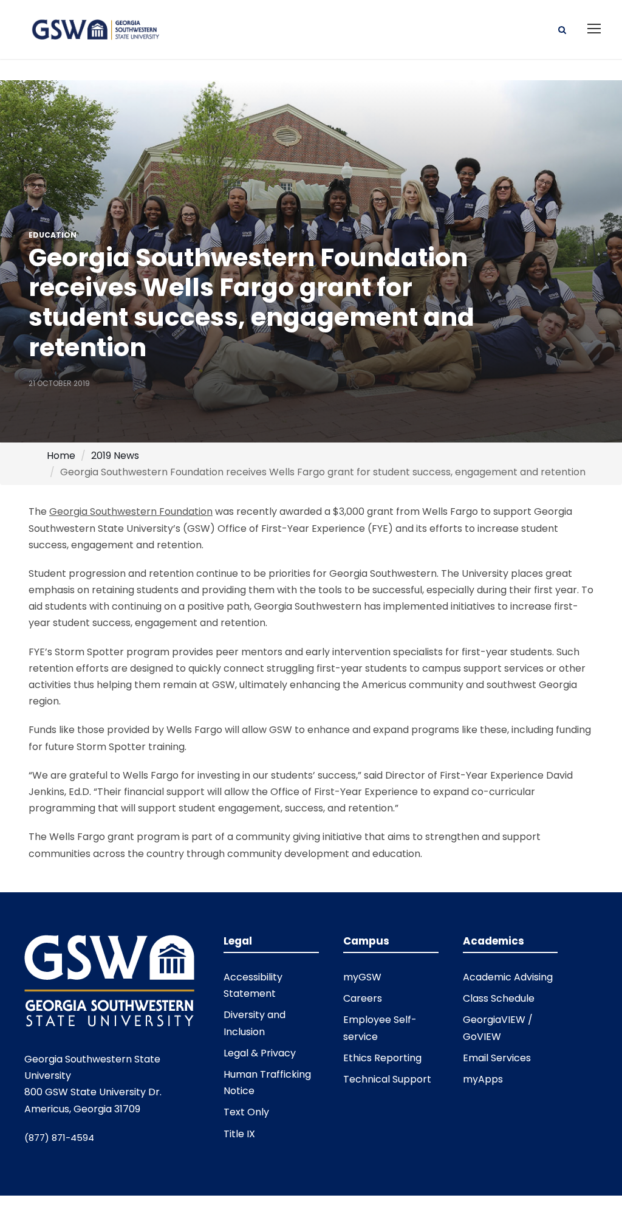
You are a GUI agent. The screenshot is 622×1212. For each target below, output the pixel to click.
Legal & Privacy (260, 1053)
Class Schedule (499, 998)
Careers (362, 998)
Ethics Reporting (382, 1058)
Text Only (246, 1112)
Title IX (239, 1134)
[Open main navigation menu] (594, 28)
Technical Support (387, 1079)
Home (61, 456)
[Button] (562, 29)
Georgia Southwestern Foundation (131, 511)
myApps (483, 1079)
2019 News (115, 456)
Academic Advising (508, 977)
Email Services (497, 1058)
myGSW (362, 977)
